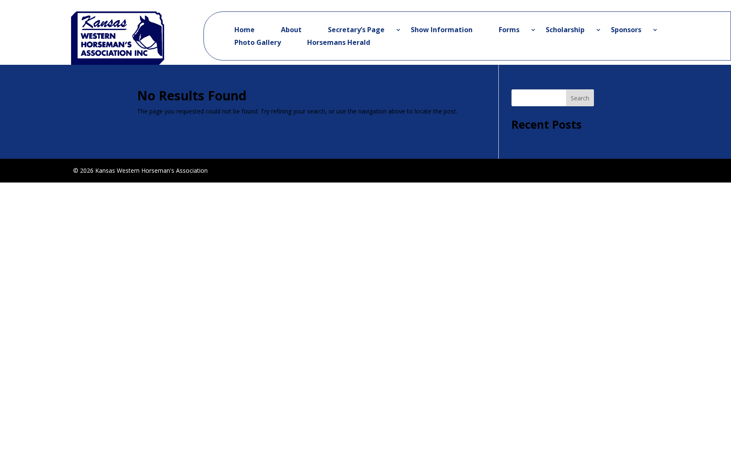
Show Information (442, 30)
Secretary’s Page (356, 30)
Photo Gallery (257, 43)
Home (244, 30)
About (291, 30)
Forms (509, 30)
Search (580, 98)
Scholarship (565, 30)
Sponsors (626, 30)
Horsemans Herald (338, 43)
